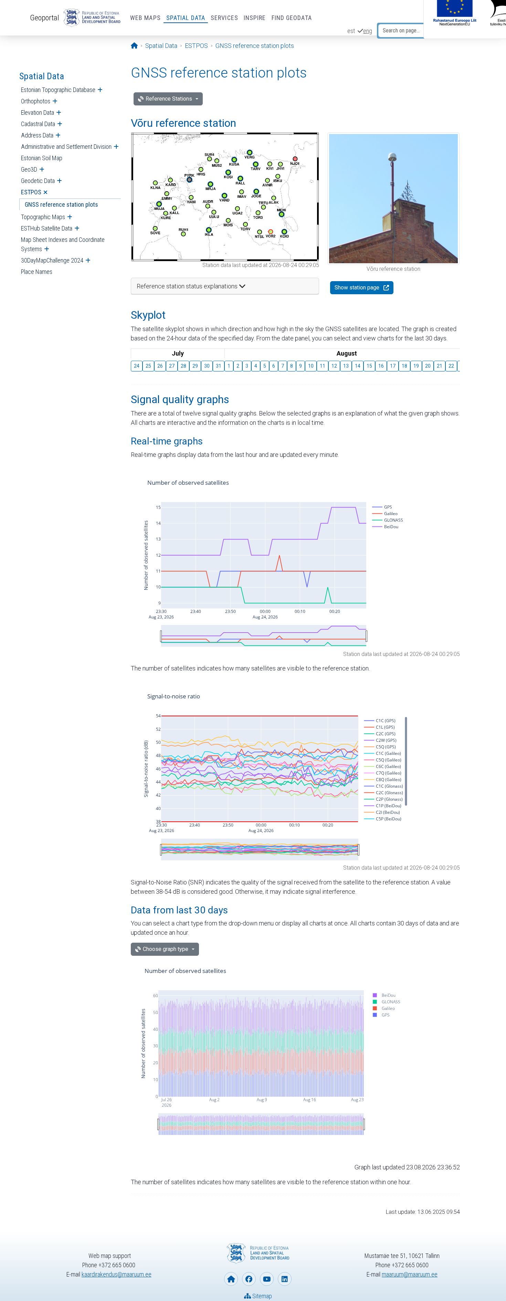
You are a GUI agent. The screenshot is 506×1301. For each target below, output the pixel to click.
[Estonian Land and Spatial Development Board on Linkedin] (285, 1279)
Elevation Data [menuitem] (37, 112)
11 (322, 366)
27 (172, 366)
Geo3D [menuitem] (29, 169)
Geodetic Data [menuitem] (38, 180)
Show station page (357, 287)
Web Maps (145, 17)
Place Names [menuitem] (36, 271)
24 (136, 366)
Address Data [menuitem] (37, 135)
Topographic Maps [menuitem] (43, 217)
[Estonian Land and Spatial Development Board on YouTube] (267, 1279)
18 (404, 366)
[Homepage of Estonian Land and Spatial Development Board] (231, 1279)
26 (160, 366)
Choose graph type (165, 949)
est (351, 30)
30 (207, 366)
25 (148, 366)
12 (334, 366)
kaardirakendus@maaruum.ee (116, 1274)
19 (416, 366)
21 (439, 366)
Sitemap (261, 1296)
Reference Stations (169, 98)
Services (224, 17)
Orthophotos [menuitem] (35, 101)
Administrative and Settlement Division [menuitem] (66, 146)
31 (218, 366)
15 (369, 366)
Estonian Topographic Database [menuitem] (58, 89)
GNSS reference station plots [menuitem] (61, 204)
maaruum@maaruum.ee (410, 1274)
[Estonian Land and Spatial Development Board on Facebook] (249, 1279)
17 (393, 366)
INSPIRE (255, 17)
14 (357, 366)
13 (346, 366)
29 (195, 366)
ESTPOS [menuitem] (31, 192)
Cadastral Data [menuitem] (38, 123)
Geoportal (44, 17)
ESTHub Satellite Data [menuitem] (46, 228)
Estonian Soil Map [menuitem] (41, 158)
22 (451, 366)
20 (428, 366)
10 (311, 366)
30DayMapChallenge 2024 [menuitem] (52, 260)
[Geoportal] (90, 18)
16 (381, 366)
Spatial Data (185, 17)
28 (183, 366)
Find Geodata (292, 17)
